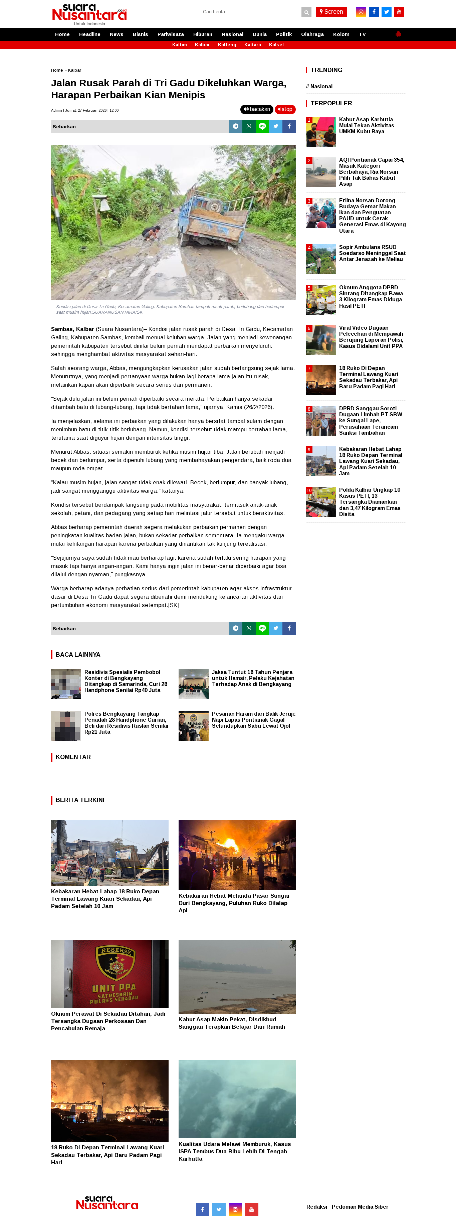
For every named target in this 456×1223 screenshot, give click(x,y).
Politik (284, 34)
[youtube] (399, 12)
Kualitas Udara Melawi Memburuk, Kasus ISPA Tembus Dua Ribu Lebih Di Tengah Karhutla (235, 1151)
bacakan (259, 109)
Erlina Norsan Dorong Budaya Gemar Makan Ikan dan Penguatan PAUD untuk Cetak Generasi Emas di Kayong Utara (372, 216)
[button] (398, 31)
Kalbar (202, 44)
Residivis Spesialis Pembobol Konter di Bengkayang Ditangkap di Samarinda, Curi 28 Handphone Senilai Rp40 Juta (125, 681)
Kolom (341, 34)
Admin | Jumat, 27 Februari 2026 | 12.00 (85, 110)
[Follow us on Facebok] (202, 1209)
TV (362, 34)
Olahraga (312, 34)
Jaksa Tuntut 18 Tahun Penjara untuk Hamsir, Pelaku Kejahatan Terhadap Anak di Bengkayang (253, 678)
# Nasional (319, 86)
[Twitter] (275, 126)
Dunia (260, 34)
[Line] (262, 126)
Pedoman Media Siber (360, 1207)
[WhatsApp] (249, 126)
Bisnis (140, 34)
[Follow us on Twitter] (219, 1209)
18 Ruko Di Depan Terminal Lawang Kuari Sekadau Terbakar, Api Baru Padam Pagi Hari (107, 1154)
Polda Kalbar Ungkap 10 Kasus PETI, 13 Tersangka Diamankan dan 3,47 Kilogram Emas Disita (370, 502)
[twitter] (387, 12)
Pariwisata (171, 34)
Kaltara (252, 44)
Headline (89, 34)
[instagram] (361, 12)
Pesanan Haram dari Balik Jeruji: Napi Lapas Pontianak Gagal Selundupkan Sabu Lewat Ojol (254, 720)
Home (62, 34)
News (117, 34)
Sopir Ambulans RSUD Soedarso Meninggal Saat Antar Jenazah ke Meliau (372, 253)
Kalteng (227, 44)
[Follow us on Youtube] (251, 1209)
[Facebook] (289, 126)
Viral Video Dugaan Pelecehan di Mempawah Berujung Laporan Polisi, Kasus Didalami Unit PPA (371, 337)
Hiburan (202, 34)
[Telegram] (235, 126)
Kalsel (276, 44)
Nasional (232, 34)
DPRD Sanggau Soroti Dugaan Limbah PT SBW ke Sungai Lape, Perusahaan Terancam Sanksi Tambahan (370, 421)
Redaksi (316, 1207)
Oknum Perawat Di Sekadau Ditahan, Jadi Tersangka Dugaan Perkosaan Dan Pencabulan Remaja (108, 1021)
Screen (333, 11)
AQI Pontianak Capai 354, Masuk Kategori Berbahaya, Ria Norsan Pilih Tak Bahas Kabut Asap (371, 172)
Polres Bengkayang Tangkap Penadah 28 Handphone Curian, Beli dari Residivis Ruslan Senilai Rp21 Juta (126, 723)
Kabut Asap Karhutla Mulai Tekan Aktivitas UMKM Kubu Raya (366, 125)
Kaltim (179, 44)
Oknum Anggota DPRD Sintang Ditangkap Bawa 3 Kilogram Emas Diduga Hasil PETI (371, 297)
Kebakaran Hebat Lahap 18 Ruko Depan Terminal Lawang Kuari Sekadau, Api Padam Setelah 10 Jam (105, 898)
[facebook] (374, 12)
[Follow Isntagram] (235, 1209)
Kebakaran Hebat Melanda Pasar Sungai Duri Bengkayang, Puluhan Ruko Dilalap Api (234, 903)
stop (286, 109)
